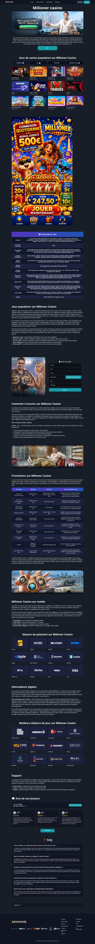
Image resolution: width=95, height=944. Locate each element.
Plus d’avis (47, 830)
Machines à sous (74, 62)
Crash (55, 62)
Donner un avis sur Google (75, 805)
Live (37, 62)
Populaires (19, 62)
